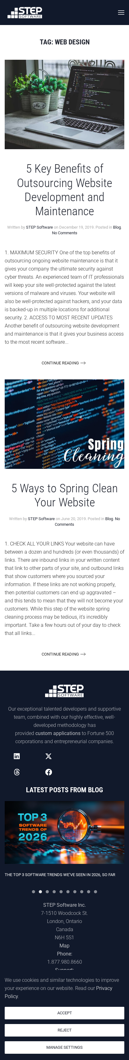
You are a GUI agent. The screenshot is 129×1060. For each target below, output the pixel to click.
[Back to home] (25, 12)
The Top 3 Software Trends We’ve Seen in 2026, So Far (60, 874)
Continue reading (60, 363)
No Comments (64, 233)
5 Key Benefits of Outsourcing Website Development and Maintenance (64, 190)
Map (64, 946)
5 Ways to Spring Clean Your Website (64, 495)
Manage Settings (64, 1047)
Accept (64, 1013)
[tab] (33, 891)
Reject (65, 1030)
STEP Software (39, 227)
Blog (117, 227)
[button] (121, 12)
